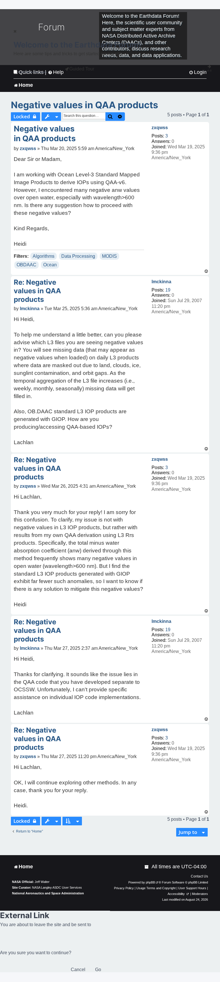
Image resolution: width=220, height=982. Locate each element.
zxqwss (160, 127)
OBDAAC (26, 264)
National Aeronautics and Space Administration (48, 893)
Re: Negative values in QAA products (37, 291)
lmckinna (161, 281)
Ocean (50, 264)
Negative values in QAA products (84, 105)
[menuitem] (147, 866)
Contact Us (199, 876)
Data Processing (78, 256)
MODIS (109, 256)
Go (98, 969)
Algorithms (43, 256)
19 (167, 290)
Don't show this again (32, 72)
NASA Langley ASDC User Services (57, 887)
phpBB (150, 882)
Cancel (78, 969)
